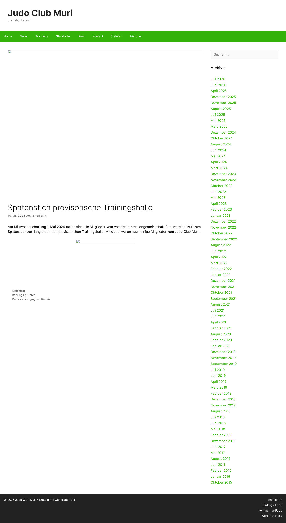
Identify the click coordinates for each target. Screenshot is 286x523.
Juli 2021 (218, 310)
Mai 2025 (218, 121)
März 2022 (219, 263)
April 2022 (219, 257)
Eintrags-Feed (272, 505)
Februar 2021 (221, 328)
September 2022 (224, 239)
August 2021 (220, 304)
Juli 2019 (218, 370)
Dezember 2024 (223, 132)
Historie (135, 36)
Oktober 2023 (221, 186)
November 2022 (223, 227)
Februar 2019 (221, 393)
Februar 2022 (221, 269)
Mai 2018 (218, 429)
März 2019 (219, 387)
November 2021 (223, 287)
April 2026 (219, 91)
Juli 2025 (218, 115)
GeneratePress (65, 500)
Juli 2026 (218, 79)
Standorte (63, 36)
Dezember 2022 (223, 221)
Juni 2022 (218, 251)
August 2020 (221, 334)
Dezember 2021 (223, 281)
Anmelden (275, 500)
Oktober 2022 (221, 233)
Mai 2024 (218, 156)
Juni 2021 (218, 316)
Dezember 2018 (223, 399)
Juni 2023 (218, 192)
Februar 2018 (221, 435)
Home (8, 36)
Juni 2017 (218, 447)
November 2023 (223, 180)
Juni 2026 (218, 85)
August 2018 (220, 411)
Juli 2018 (218, 417)
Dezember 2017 (223, 441)
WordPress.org (271, 516)
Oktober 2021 (221, 292)
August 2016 (221, 459)
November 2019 (223, 358)
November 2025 (223, 103)
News (24, 36)
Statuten (116, 36)
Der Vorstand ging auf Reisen (31, 299)
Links (81, 36)
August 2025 (221, 109)
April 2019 (218, 382)
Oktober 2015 (221, 482)
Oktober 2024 (221, 138)
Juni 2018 (218, 423)
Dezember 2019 (223, 352)
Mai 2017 (218, 453)
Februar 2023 (221, 209)
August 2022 (221, 245)
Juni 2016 (218, 465)
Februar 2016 (221, 470)
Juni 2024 (218, 150)
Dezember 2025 (223, 97)
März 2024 (219, 168)
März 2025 (219, 126)
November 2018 (223, 405)
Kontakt (98, 36)
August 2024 (221, 144)
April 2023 (219, 204)
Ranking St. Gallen (23, 295)
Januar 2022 (220, 275)
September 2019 (224, 364)
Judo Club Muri (40, 13)
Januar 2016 (220, 476)
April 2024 (219, 162)
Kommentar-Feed (270, 510)
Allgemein (18, 290)
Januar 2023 (221, 215)
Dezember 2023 (223, 174)
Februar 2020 (221, 340)
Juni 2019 (218, 376)
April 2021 (218, 322)
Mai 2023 (218, 198)
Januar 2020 (221, 346)
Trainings (41, 36)
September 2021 (224, 298)
